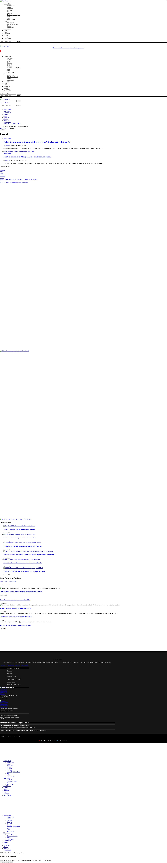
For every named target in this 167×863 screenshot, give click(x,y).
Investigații (7, 37)
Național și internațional (13, 15)
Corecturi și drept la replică (13, 679)
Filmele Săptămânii (12, 24)
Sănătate (6, 35)
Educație (9, 10)
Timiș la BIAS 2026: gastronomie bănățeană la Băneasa (19, 529)
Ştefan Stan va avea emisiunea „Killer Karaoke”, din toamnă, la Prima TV (36, 142)
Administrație (7, 29)
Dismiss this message (6, 862)
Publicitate (9, 673)
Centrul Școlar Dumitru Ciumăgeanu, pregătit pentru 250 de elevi (22, 546)
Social (5, 32)
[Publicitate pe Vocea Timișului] (83, 48)
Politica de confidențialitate (13, 684)
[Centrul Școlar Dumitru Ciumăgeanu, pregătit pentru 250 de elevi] (22, 542)
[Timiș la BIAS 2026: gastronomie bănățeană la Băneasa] (19, 526)
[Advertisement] (13, 640)
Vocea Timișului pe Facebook (8, 581)
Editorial (9, 12)
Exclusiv (9, 13)
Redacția (7, 145)
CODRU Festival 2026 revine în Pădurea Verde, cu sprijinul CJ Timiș (24, 571)
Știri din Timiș (7, 4)
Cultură (9, 7)
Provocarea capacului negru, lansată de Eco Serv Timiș (19, 538)
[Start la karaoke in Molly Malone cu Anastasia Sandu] (18, 151)
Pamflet (9, 26)
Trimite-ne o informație (13, 668)
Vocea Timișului (4, 128)
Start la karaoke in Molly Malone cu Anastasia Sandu (27, 157)
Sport (8, 16)
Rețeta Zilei (10, 27)
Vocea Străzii (7, 38)
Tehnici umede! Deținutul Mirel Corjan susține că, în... (16, 608)
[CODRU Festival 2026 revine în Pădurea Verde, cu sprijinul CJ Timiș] (23, 568)
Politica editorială (11, 676)
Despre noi (9, 671)
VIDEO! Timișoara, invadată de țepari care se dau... (15, 625)
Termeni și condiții (11, 682)
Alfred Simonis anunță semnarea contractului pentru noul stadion (22, 563)
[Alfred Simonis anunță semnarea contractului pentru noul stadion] (21, 559)
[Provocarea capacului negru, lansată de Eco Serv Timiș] (19, 534)
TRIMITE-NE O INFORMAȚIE (12, 123)
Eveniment (7, 33)
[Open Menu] (0, 51)
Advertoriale (10, 5)
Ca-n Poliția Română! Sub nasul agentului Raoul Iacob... (16, 616)
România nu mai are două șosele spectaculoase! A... (15, 600)
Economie (10, 8)
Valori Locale (11, 19)
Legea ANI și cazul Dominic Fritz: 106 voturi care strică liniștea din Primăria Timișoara (29, 554)
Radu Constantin (63, 740)
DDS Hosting (43, 740)
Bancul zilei (10, 22)
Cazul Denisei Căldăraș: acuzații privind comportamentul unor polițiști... (21, 591)
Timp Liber (7, 21)
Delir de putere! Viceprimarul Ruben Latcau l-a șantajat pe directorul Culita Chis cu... (9, 717)
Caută (18, 41)
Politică (6, 30)
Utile (8, 18)
